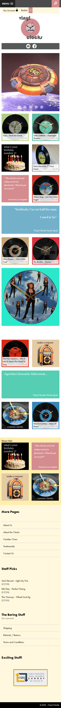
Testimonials (9, 546)
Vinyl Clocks (30, 27)
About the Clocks (11, 532)
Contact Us (8, 553)
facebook (34, 46)
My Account (10, 10)
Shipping (7, 628)
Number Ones (10, 539)
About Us (7, 525)
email (28, 46)
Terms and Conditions (13, 642)
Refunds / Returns (12, 635)
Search (55, 4)
